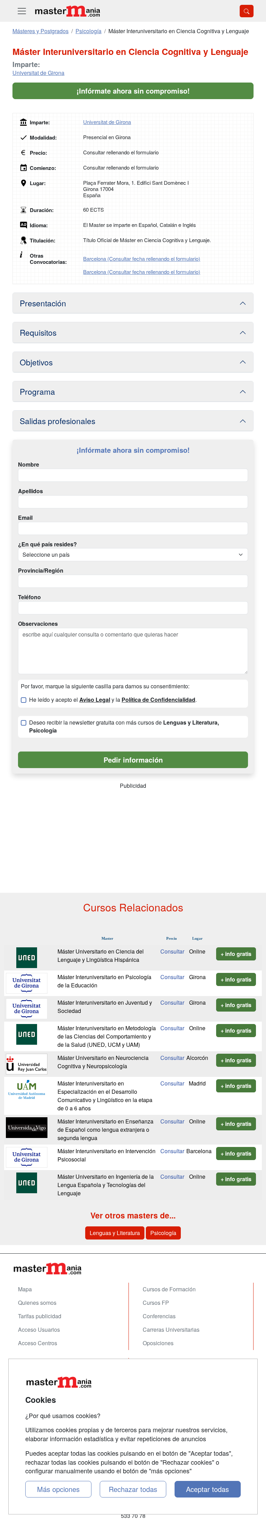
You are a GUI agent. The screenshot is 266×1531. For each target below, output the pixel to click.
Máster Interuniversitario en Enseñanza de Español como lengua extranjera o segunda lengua (105, 1129)
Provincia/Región (40, 570)
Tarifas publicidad (39, 1316)
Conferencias (159, 1316)
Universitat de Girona (38, 73)
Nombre (28, 464)
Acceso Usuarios (39, 1329)
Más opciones (58, 1489)
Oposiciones (158, 1343)
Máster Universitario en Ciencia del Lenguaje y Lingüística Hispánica (100, 955)
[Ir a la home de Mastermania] (67, 11)
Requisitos (38, 332)
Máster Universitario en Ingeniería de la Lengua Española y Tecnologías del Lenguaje (105, 1185)
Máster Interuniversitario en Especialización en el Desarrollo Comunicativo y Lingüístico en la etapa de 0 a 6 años (104, 1095)
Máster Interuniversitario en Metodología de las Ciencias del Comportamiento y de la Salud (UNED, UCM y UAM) (106, 1036)
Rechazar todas (133, 1489)
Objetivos (36, 361)
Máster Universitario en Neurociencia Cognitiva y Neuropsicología (103, 1062)
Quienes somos (37, 1303)
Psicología (163, 1233)
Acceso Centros (37, 1343)
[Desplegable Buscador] (247, 11)
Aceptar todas (207, 1489)
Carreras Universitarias (171, 1329)
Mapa (25, 1289)
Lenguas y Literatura (115, 1233)
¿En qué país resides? (47, 544)
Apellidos (30, 491)
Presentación (43, 302)
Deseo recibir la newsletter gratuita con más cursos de (124, 726)
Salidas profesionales (57, 420)
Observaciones (38, 624)
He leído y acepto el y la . (113, 700)
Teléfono (29, 597)
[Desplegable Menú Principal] (21, 11)
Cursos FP (156, 1303)
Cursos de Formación (169, 1289)
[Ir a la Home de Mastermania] (133, 1268)
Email (25, 518)
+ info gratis (236, 954)
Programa (37, 391)
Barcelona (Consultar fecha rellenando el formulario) (141, 258)
